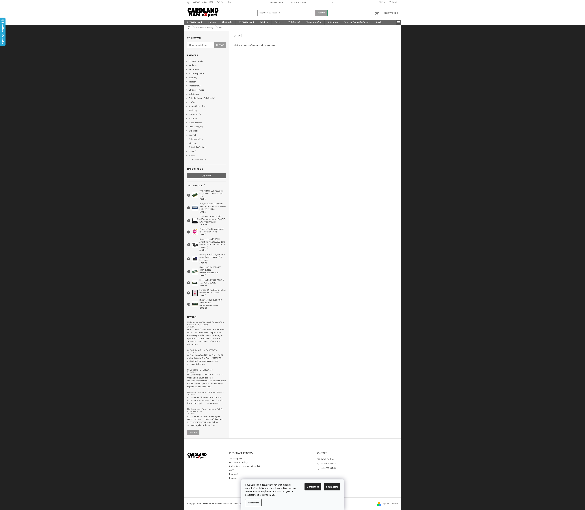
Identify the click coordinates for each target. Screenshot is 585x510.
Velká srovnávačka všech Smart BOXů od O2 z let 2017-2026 (205, 323)
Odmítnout (313, 486)
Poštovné (233, 474)
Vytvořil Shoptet (390, 503)
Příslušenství (195, 85)
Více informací (267, 495)
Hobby (192, 155)
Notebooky (194, 94)
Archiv (193, 432)
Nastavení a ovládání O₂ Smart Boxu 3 (205, 392)
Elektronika (194, 69)
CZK (381, 2)
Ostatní (192, 151)
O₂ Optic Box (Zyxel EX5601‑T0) (202, 350)
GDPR (231, 470)
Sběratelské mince (197, 147)
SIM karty (193, 110)
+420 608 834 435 (328, 463)
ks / (207, 175)
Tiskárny (193, 118)
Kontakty (233, 478)
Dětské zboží (195, 114)
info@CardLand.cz (329, 459)
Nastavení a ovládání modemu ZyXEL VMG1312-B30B (205, 410)
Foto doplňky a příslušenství (202, 98)
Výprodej (193, 143)
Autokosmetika (196, 139)
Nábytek (192, 135)
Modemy (193, 65)
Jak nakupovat (277, 2)
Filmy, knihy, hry (196, 126)
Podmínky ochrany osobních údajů (244, 466)
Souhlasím (332, 486)
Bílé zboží (193, 130)
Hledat (321, 12)
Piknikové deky (199, 159)
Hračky (192, 102)
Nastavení (253, 502)
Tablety (192, 81)
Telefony (193, 77)
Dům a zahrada (195, 122)
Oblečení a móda (196, 89)
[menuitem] (194, 22)
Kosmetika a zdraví (197, 106)
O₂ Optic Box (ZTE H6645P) (200, 370)
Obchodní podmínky (299, 2)
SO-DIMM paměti (196, 73)
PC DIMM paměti (196, 61)
